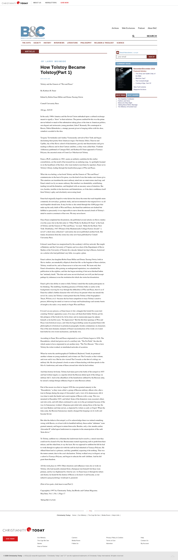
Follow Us (75, 543)
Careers (74, 537)
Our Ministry (82, 515)
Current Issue (124, 64)
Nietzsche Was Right (125, 103)
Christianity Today (63, 515)
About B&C (152, 28)
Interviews (59, 43)
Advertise (109, 543)
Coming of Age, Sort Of (143, 83)
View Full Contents (140, 87)
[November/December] (123, 79)
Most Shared (133, 95)
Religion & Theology (104, 43)
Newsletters (50, 2)
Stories (39, 543)
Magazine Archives (140, 89)
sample (135, 52)
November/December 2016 (144, 69)
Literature (72, 43)
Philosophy (86, 43)
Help (142, 537)
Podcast (141, 28)
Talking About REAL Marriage (128, 105)
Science (120, 43)
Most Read (120, 95)
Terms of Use (110, 540)
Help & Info (115, 515)
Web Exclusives (128, 28)
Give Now (64, 2)
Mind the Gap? (140, 78)
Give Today (10, 539)
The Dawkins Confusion (126, 99)
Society (37, 43)
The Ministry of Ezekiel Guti (127, 107)
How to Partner (42, 546)
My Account (145, 543)
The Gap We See (94, 515)
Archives (115, 28)
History (47, 43)
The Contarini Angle (142, 81)
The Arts (26, 43)
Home (74, 515)
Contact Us (144, 540)
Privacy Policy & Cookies (114, 537)
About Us (37, 2)
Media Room (106, 515)
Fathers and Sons (124, 101)
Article (30, 51)
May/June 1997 (45, 78)
